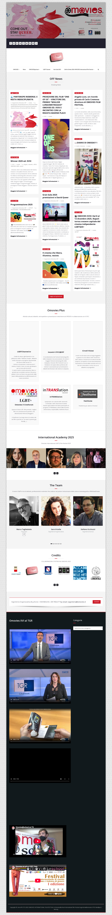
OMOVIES (15, 69)
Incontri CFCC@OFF (56, 352)
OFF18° (31, 208)
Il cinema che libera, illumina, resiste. (52, 254)
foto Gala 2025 (57, 69)
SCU (13, 164)
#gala (25, 164)
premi (21, 166)
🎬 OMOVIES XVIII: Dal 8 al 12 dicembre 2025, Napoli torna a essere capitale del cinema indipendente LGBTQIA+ (87, 221)
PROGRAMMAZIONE (25, 209)
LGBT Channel (46, 69)
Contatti (96, 601)
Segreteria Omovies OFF (19, 103)
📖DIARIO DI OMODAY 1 (86, 142)
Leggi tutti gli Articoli (56, 296)
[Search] (98, 69)
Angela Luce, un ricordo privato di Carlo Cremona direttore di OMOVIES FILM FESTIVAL (88, 100)
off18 (34, 164)
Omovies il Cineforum (24, 405)
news (30, 103)
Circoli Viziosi (88, 351)
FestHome (88, 401)
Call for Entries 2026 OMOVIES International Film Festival (78, 69)
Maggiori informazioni (18, 147)
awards (30, 164)
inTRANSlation (56, 397)
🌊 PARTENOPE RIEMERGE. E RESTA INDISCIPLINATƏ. (24, 98)
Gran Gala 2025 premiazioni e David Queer (56, 196)
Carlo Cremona (80, 146)
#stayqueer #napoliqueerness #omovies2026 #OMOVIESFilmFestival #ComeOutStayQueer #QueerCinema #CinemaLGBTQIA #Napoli (24, 106)
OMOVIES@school (34, 69)
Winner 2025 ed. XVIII (21, 161)
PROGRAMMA (14, 209)
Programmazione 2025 (22, 204)
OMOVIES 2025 (15, 166)
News (24, 69)
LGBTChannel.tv (24, 352)
